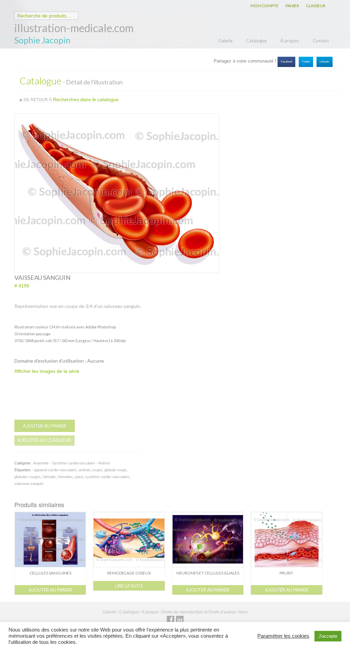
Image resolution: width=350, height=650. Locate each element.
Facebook (286, 61)
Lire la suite (129, 585)
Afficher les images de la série (46, 371)
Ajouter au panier (44, 426)
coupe (97, 470)
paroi (79, 477)
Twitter (306, 61)
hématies (65, 477)
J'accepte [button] (328, 636)
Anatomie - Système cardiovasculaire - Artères (71, 463)
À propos (289, 40)
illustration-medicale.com (74, 28)
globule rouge (115, 470)
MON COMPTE (265, 5)
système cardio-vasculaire (107, 477)
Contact (321, 40)
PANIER (292, 5)
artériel (84, 470)
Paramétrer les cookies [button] (283, 636)
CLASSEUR (315, 5)
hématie (49, 477)
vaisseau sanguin (28, 484)
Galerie (225, 40)
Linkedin (324, 61)
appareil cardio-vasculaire (55, 470)
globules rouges (27, 477)
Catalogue (256, 40)
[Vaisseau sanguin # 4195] (116, 192)
